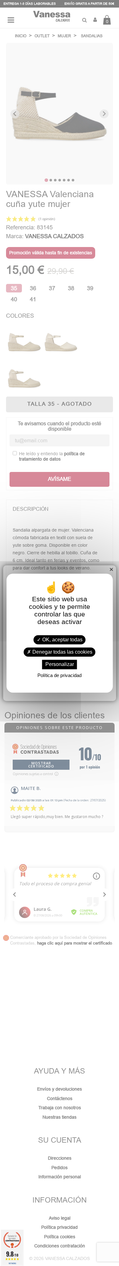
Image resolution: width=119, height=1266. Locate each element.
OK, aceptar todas (62, 639)
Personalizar (59, 664)
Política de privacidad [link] (59, 675)
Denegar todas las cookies (61, 652)
